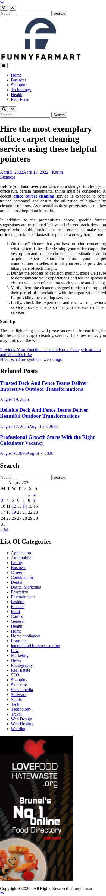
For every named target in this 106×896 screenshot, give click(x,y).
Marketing (20, 655)
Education (19, 592)
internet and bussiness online (35, 645)
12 (14, 506)
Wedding (18, 728)
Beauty (17, 562)
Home (16, 75)
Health (16, 94)
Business (18, 80)
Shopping (19, 84)
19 (14, 512)
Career (16, 572)
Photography (22, 665)
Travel (16, 714)
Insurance (19, 640)
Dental (16, 582)
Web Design (21, 719)
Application (21, 553)
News (16, 660)
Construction (22, 577)
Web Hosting (22, 724)
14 (25, 506)
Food (15, 611)
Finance (17, 606)
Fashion (17, 601)
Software (18, 694)
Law (15, 650)
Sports (16, 699)
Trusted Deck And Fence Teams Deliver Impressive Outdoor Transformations (43, 386)
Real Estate (20, 99)
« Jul (4, 530)
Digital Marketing (26, 587)
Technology (21, 89)
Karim (57, 172)
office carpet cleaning (33, 196)
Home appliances (25, 636)
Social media (22, 689)
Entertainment (23, 597)
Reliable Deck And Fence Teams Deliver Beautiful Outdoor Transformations (44, 413)
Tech (15, 704)
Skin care (19, 684)
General (17, 621)
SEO (15, 675)
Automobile (21, 557)
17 (3, 512)
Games (17, 616)
